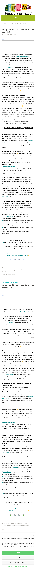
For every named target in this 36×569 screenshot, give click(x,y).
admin (15, 34)
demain (13, 268)
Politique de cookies (12, 566)
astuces (8, 268)
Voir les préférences (18, 562)
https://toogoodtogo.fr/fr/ (16, 197)
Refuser (18, 558)
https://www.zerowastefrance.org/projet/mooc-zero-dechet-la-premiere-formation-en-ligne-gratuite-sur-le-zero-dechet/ (17, 145)
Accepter (18, 553)
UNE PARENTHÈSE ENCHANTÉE (11, 27)
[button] (33, 535)
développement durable (22, 268)
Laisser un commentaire (8, 274)
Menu (19, 18)
